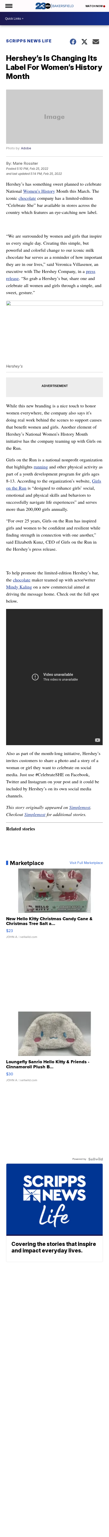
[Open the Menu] (8, 6)
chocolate (27, 198)
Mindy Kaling (19, 587)
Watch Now (94, 6)
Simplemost (79, 807)
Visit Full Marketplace (86, 863)
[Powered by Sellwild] (95, 1159)
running (41, 467)
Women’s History (39, 191)
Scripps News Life (29, 40)
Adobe (26, 148)
